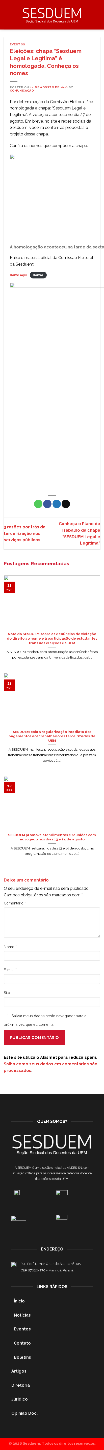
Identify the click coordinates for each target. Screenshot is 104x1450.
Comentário (15, 903)
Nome (10, 947)
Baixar (38, 275)
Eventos (17, 44)
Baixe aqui (18, 275)
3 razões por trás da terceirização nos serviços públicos (24, 533)
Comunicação (22, 90)
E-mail (10, 970)
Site (7, 992)
